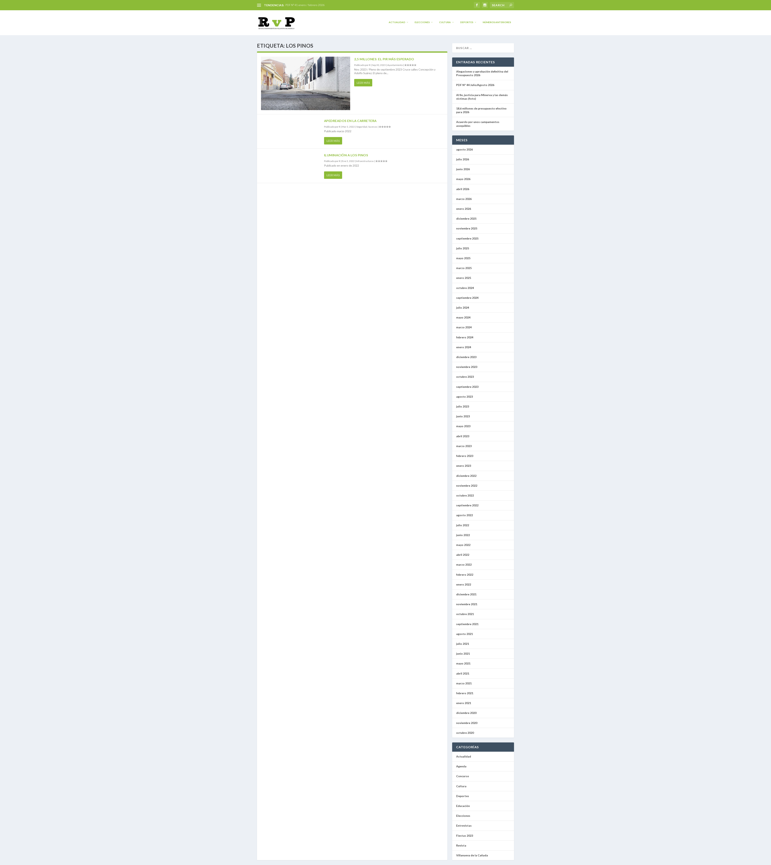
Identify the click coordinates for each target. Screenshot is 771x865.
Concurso (462, 776)
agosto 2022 (464, 515)
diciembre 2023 (466, 357)
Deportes (466, 22)
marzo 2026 (464, 199)
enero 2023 (463, 465)
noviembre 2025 (466, 228)
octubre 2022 (465, 495)
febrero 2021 (464, 693)
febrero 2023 (464, 456)
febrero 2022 (464, 574)
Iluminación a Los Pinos (346, 155)
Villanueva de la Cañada (472, 855)
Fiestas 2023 (464, 835)
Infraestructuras (365, 161)
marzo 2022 (464, 564)
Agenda (461, 766)
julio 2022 (462, 525)
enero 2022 (463, 584)
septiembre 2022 (467, 505)
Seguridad (361, 126)
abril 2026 (462, 189)
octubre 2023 (465, 376)
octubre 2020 (465, 732)
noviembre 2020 (466, 723)
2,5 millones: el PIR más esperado (384, 59)
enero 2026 (463, 208)
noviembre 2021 (466, 604)
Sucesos (372, 126)
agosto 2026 (464, 149)
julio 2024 (462, 307)
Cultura (445, 22)
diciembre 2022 (466, 475)
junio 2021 (463, 653)
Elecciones (422, 22)
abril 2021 (462, 673)
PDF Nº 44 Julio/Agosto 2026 (475, 85)
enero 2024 (463, 347)
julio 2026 (462, 159)
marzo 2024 (464, 327)
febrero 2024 (464, 337)
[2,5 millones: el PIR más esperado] (305, 83)
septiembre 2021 (467, 624)
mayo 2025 (463, 258)
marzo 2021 (464, 683)
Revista (461, 845)
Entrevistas (464, 825)
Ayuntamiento (395, 65)
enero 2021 (463, 703)
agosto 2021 (464, 634)
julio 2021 (462, 643)
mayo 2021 (463, 663)
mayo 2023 (463, 426)
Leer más (363, 82)
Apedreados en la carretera (350, 121)
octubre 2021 (465, 614)
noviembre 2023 (466, 367)
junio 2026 (463, 169)
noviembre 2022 (466, 485)
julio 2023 (462, 406)
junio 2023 (463, 416)
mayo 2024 (463, 317)
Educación (463, 806)
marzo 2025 (464, 268)
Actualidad (397, 22)
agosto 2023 (464, 396)
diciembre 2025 (466, 218)
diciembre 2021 (466, 594)
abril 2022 (462, 554)
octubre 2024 (465, 288)
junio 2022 (463, 535)
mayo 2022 (463, 545)
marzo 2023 (464, 446)
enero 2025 (463, 277)
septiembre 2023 (467, 386)
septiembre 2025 (467, 238)
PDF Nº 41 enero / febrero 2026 (304, 5)
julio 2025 (462, 248)
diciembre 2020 (466, 713)
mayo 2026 (463, 179)
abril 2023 (462, 436)
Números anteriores (497, 22)
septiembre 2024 (467, 297)
